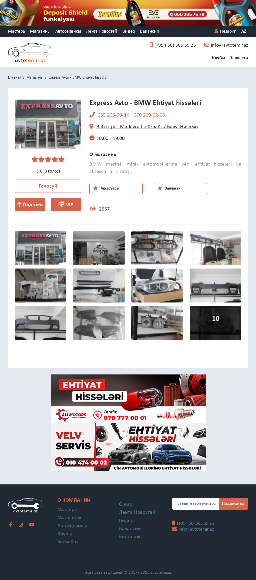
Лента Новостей (101, 31)
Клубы (218, 58)
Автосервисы (68, 31)
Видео (128, 31)
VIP (69, 205)
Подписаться (233, 503)
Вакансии (149, 31)
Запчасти (239, 58)
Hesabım (228, 31)
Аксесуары (109, 189)
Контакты (129, 536)
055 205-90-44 (114, 115)
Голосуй (48, 186)
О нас (125, 504)
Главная (14, 78)
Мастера (16, 31)
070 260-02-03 (149, 115)
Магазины (40, 31)
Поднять (32, 205)
